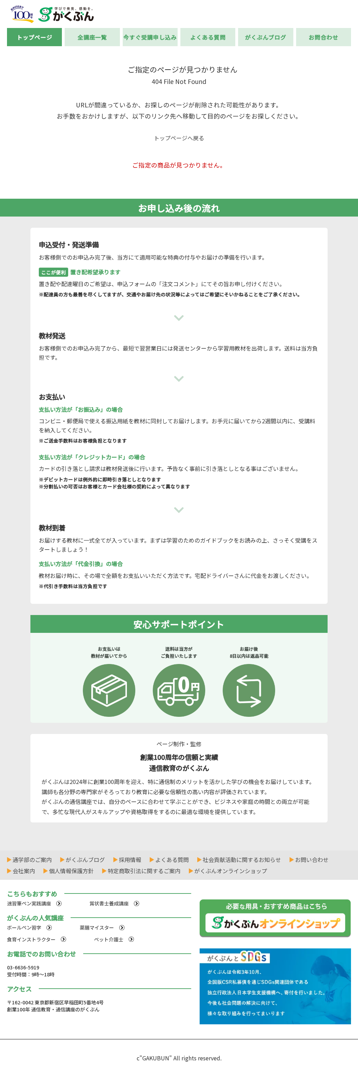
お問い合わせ (312, 859)
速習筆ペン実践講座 (29, 903)
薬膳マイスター (97, 927)
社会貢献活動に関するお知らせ (242, 859)
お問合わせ (323, 37)
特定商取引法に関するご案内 (144, 871)
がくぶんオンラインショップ (230, 871)
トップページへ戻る (179, 138)
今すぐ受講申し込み (150, 37)
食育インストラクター (31, 939)
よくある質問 (208, 37)
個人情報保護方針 (71, 871)
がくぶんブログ (266, 37)
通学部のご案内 (32, 859)
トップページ (34, 37)
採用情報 (130, 859)
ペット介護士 (108, 939)
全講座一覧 (92, 37)
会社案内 (24, 871)
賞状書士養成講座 (109, 903)
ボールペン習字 (24, 927)
